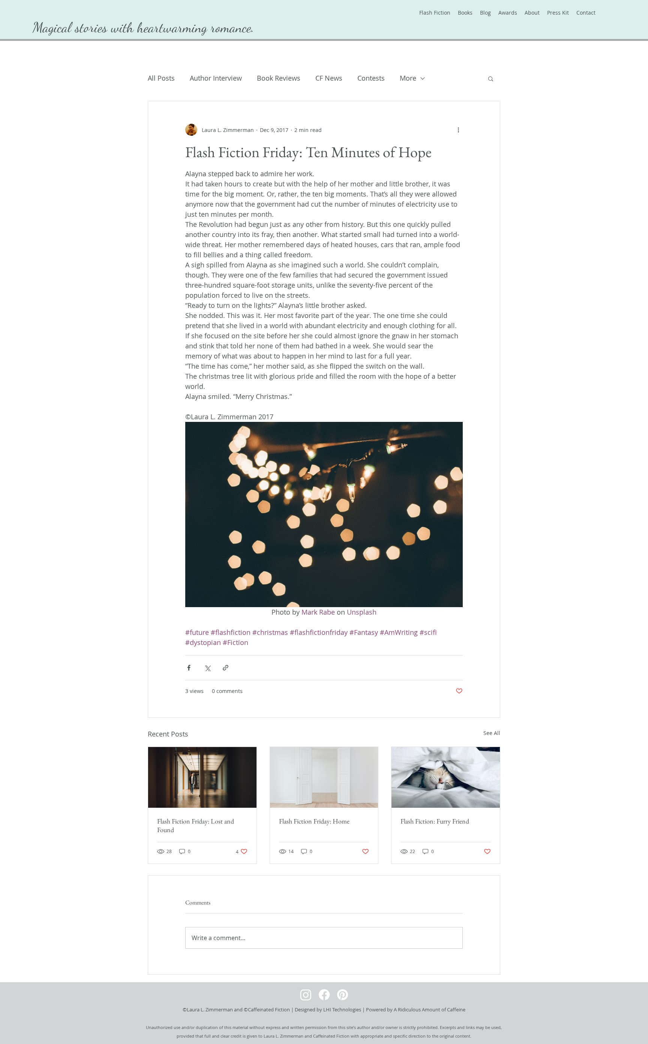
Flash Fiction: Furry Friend (434, 821)
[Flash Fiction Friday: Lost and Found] (202, 777)
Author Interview (216, 78)
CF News (328, 78)
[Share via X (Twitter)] (207, 667)
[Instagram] (305, 994)
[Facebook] (324, 994)
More (408, 78)
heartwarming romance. (195, 27)
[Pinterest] (342, 994)
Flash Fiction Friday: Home (314, 821)
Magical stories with (85, 27)
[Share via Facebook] (188, 667)
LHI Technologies (342, 1009)
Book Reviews (278, 78)
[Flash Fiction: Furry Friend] (446, 777)
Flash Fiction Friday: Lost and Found (195, 825)
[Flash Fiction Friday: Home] (324, 777)
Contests (371, 78)
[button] (490, 78)
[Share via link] (225, 667)
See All (491, 732)
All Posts (161, 78)
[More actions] (458, 129)
